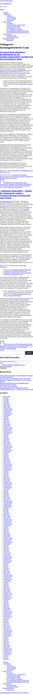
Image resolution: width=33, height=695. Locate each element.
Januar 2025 (6, 425)
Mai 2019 (6, 530)
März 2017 (6, 570)
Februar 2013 (7, 645)
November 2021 (7, 484)
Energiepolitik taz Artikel (13, 28)
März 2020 (6, 515)
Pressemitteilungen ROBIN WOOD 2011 (18, 31)
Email (1, 363)
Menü (2, 9)
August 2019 (6, 525)
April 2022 (6, 476)
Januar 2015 (6, 610)
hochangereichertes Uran (25, 345)
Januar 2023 (6, 462)
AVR (1, 185)
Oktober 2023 (7, 448)
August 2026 (6, 396)
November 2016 (7, 576)
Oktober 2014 (7, 614)
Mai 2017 (6, 567)
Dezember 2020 (7, 501)
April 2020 (6, 513)
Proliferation (10, 187)
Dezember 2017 (7, 556)
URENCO (3, 348)
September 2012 (7, 653)
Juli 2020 (5, 508)
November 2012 (7, 650)
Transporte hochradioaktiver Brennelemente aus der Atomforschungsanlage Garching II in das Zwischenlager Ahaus (16, 55)
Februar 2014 (7, 627)
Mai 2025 (6, 419)
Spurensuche (10, 20)
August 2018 (6, 544)
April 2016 (6, 587)
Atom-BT (9, 15)
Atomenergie (6, 14)
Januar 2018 (6, 554)
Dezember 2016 (7, 574)
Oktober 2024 (7, 430)
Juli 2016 (5, 582)
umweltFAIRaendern (5, 3)
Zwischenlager (18, 187)
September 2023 (7, 450)
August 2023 (6, 452)
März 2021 (6, 496)
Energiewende (7, 34)
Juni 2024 (6, 436)
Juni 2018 (6, 547)
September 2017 (7, 561)
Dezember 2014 (7, 611)
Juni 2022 (6, 473)
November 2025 (7, 410)
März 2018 (6, 551)
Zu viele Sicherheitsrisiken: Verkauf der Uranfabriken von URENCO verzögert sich (17, 270)
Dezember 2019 (7, 519)
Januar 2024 (6, 444)
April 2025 (6, 421)
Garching (16, 185)
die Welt (26, 209)
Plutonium (3, 347)
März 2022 (6, 478)
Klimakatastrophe (11, 35)
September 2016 (7, 579)
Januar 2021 (6, 499)
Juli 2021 (5, 490)
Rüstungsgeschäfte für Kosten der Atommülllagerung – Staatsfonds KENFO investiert (14, 383)
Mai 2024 (6, 438)
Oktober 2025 (7, 412)
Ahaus (21, 184)
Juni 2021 (6, 491)
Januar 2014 (6, 628)
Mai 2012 (6, 659)
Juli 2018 (5, 545)
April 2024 (6, 439)
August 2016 (6, 581)
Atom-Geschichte (11, 18)
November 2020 (7, 502)
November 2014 (7, 613)
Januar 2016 (6, 591)
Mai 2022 (6, 475)
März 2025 (6, 422)
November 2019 (7, 521)
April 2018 (6, 550)
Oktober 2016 (7, 578)
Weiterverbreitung (11, 348)
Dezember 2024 (7, 427)
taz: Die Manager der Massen (14, 29)
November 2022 (7, 465)
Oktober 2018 (7, 541)
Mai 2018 (6, 548)
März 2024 (6, 441)
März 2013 (6, 644)
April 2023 (6, 458)
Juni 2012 (6, 657)
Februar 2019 (7, 535)
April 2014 (6, 624)
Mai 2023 (6, 456)
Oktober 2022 (7, 467)
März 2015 (6, 607)
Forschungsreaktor (8, 185)
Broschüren (10, 23)
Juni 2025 (6, 418)
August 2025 (6, 415)
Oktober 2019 (7, 522)
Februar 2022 (7, 479)
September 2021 (7, 487)
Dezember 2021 (7, 482)
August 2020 (6, 507)
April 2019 (6, 531)
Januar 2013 (6, 647)
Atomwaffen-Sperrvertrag (7, 345)
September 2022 (7, 468)
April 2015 (6, 605)
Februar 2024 (7, 442)
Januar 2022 (6, 481)
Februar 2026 (7, 405)
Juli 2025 (5, 416)
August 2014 (6, 617)
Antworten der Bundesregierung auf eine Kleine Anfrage (12, 69)
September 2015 (7, 597)
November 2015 (7, 594)
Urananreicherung (22, 347)
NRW (17, 184)
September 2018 (7, 542)
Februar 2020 (7, 516)
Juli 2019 (5, 527)
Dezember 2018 (7, 538)
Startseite (5, 12)
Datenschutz (10, 40)
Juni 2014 (6, 621)
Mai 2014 (6, 622)
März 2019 (6, 533)
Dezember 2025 (7, 409)
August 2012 (6, 654)
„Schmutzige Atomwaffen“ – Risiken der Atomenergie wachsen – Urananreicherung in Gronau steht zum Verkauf (16, 194)
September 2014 (7, 616)
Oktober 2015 (7, 596)
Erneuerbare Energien (12, 37)
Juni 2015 (6, 602)
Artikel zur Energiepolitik (13, 26)
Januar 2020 (6, 518)
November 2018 (7, 539)
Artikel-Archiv (7, 22)
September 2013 (7, 634)
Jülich (5, 187)
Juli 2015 (5, 601)
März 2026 (6, 404)
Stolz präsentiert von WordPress (20, 692)
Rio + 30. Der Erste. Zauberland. (9, 386)
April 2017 (6, 568)
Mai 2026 (6, 401)
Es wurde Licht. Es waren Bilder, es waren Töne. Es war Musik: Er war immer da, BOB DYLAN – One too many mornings (15, 380)
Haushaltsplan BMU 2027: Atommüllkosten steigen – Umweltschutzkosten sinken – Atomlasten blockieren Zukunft (16, 388)
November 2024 (7, 429)
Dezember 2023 (7, 445)
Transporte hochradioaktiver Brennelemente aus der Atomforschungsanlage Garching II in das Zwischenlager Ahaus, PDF (16, 176)
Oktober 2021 (7, 485)
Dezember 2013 (7, 630)
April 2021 (6, 495)
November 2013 (7, 631)
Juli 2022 (5, 472)
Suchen (2, 350)
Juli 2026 (5, 398)
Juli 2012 (5, 656)
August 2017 (6, 562)
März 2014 (6, 625)
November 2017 (7, 558)
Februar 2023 (7, 461)
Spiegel (4, 206)
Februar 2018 (7, 553)
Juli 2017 (5, 564)
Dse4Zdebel (7, 182)
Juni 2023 (6, 455)
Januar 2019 (6, 536)
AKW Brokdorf (11, 17)
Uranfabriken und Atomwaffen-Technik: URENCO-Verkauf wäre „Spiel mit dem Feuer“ (17, 273)
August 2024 (6, 433)
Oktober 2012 (7, 651)
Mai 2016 (6, 585)
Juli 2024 (5, 435)
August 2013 (6, 636)
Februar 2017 (7, 571)
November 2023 (7, 447)
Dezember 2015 (7, 593)
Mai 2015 (6, 604)
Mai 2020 (6, 511)
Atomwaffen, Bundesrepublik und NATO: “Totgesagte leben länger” (17, 294)
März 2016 (6, 588)
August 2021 (6, 488)
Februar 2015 (7, 608)
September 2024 (7, 432)
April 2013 (6, 642)
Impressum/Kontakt (8, 38)
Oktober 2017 (7, 559)
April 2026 (6, 402)
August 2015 (6, 599)
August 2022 (6, 470)
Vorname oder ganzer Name (7, 361)
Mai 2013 (6, 640)
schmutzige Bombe (11, 347)
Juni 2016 (6, 584)
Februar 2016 (7, 590)
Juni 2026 (6, 399)
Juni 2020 (6, 510)
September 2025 (7, 413)
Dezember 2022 (7, 464)
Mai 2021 (6, 493)
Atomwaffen (28, 344)
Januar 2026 (6, 407)
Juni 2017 (6, 565)
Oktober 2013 (7, 633)
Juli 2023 (5, 453)
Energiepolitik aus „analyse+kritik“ (16, 25)
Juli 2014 (5, 619)
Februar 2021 (7, 498)
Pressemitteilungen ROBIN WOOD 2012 (18, 32)
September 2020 (7, 505)
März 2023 (6, 459)
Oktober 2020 (7, 504)
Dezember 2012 (7, 648)
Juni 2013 (6, 639)
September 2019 (7, 524)
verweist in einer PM (23, 277)
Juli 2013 (5, 637)
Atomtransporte (27, 184)
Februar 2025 (7, 424)
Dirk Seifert (7, 344)
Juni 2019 (6, 528)
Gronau (16, 345)
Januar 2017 (6, 573)
